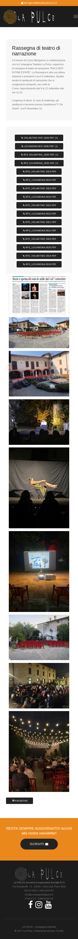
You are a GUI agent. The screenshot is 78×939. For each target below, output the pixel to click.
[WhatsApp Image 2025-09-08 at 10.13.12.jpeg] (39, 571)
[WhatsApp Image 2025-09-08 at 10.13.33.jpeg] (39, 487)
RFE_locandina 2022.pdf (40, 213)
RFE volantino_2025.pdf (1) (40, 154)
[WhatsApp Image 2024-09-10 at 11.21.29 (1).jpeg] (39, 637)
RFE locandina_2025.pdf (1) (40, 163)
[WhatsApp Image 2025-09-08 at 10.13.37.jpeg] (39, 295)
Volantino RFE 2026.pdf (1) (40, 138)
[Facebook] (30, 904)
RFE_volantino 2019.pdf (41, 256)
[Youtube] (47, 904)
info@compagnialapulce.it (40, 3)
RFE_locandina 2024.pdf (40, 180)
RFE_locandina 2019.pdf (40, 264)
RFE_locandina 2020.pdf (40, 247)
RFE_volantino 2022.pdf (41, 205)
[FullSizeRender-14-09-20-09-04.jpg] (39, 685)
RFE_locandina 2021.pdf (40, 230)
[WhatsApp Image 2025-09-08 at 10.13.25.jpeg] (39, 751)
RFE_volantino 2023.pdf (41, 188)
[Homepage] (39, 873)
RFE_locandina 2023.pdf (40, 197)
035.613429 (30, 890)
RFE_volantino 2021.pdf (41, 222)
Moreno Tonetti (55, 931)
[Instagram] (38, 904)
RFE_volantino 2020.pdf (41, 239)
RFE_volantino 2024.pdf (41, 171)
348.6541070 (46, 890)
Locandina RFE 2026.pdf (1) (40, 146)
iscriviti (37, 844)
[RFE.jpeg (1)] (39, 422)
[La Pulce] (29, 16)
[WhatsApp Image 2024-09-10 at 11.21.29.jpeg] (39, 373)
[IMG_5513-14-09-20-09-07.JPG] (39, 332)
